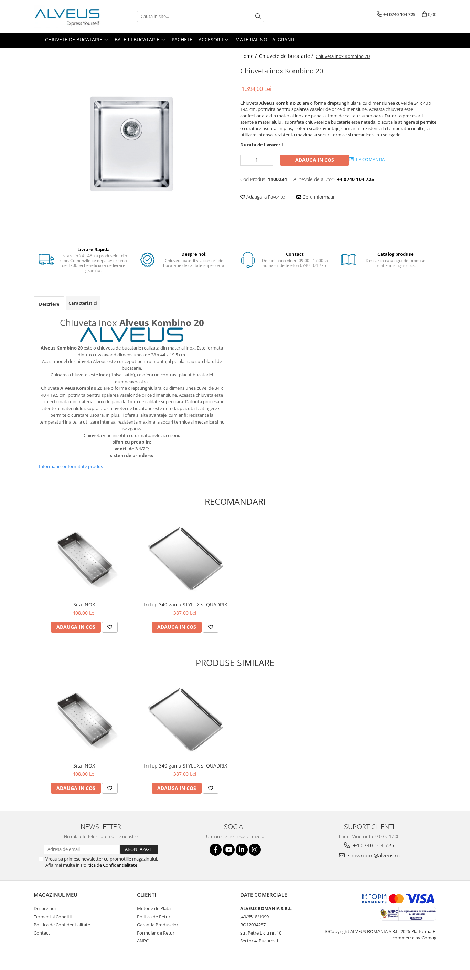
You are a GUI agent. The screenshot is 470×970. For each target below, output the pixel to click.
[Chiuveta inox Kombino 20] (132, 144)
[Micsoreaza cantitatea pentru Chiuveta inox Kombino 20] (245, 160)
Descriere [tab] (49, 304)
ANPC (143, 941)
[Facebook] (216, 850)
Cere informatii (317, 197)
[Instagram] (255, 850)
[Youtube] (229, 850)
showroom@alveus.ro (373, 855)
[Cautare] (258, 16)
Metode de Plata (154, 908)
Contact (42, 933)
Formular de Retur (155, 933)
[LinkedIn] (242, 850)
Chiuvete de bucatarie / (286, 56)
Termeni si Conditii (53, 917)
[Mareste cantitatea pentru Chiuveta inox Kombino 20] (268, 160)
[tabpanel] (132, 144)
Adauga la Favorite (265, 197)
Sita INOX (84, 604)
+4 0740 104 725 (373, 845)
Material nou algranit (265, 39)
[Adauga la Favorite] (110, 627)
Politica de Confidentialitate (109, 865)
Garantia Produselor (157, 924)
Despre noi (45, 908)
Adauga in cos (314, 160)
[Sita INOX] (84, 558)
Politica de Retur (153, 917)
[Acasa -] (68, 16)
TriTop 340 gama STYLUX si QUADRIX (185, 604)
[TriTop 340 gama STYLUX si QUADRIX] (185, 558)
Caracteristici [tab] (82, 303)
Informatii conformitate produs (71, 466)
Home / (249, 56)
